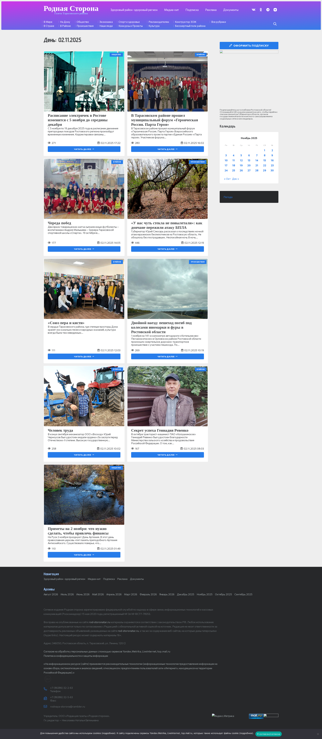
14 (256, 160)
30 (272, 170)
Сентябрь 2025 (243, 594)
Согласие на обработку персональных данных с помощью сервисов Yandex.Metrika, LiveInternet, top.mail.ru (107, 651)
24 (226, 170)
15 (264, 160)
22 (264, 165)
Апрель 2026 (114, 594)
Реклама (122, 578)
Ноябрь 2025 (204, 594)
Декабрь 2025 (185, 594)
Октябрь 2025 (223, 594)
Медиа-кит (94, 578)
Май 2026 (98, 594)
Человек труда (60, 430)
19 (241, 165)
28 (256, 170)
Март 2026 (130, 594)
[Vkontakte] (253, 9)
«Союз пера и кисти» (66, 323)
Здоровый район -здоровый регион (64, 578)
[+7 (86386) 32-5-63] (47, 698)
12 (241, 160)
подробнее (108, 733)
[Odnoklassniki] (260, 9)
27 (249, 170)
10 (226, 160)
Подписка (109, 578)
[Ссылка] (249, 79)
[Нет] (317, 734)
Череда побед (59, 223)
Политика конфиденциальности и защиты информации (76, 655)
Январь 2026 (166, 594)
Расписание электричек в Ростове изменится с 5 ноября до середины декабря (78, 120)
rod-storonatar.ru (99, 622)
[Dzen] (275, 9)
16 (272, 160)
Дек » (235, 178)
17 (226, 165)
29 (264, 170)
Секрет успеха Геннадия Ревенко (160, 430)
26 (241, 170)
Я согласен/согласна (268, 734)
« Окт (227, 178)
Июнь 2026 (83, 594)
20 (249, 165)
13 (249, 160)
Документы (137, 578)
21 (256, 165)
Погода (228, 196)
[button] (274, 23)
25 (233, 170)
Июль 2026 (67, 594)
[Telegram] (268, 9)
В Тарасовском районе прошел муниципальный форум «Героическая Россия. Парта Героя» (164, 120)
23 (272, 165)
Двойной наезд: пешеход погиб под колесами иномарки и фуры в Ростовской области (161, 327)
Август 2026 (51, 594)
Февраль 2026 (148, 594)
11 (233, 160)
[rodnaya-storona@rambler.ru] (47, 706)
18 (233, 165)
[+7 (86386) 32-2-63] (47, 689)
